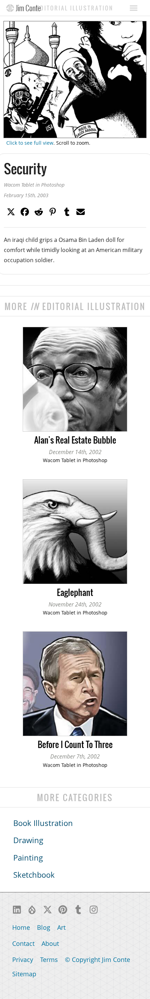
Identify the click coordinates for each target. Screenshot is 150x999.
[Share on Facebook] (25, 211)
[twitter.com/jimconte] (47, 909)
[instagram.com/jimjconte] (93, 909)
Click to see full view (29, 142)
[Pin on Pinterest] (53, 211)
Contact (23, 943)
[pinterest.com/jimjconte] (63, 909)
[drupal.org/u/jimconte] (32, 909)
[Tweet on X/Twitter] (11, 211)
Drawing (28, 840)
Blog (43, 927)
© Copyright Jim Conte (97, 959)
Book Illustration (43, 823)
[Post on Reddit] (39, 211)
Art (61, 927)
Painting (28, 857)
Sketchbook (34, 874)
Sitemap (24, 974)
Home (21, 927)
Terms (49, 959)
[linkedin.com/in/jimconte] (16, 909)
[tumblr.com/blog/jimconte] (78, 909)
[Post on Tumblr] (67, 211)
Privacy (22, 959)
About (50, 943)
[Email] (81, 211)
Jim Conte (28, 7)
